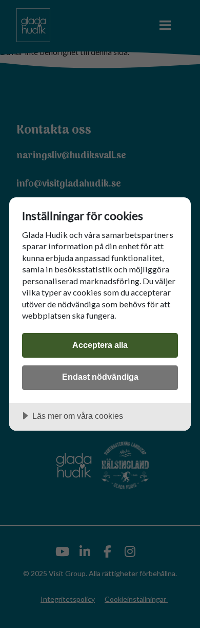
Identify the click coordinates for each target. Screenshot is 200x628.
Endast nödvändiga (100, 376)
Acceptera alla (100, 344)
